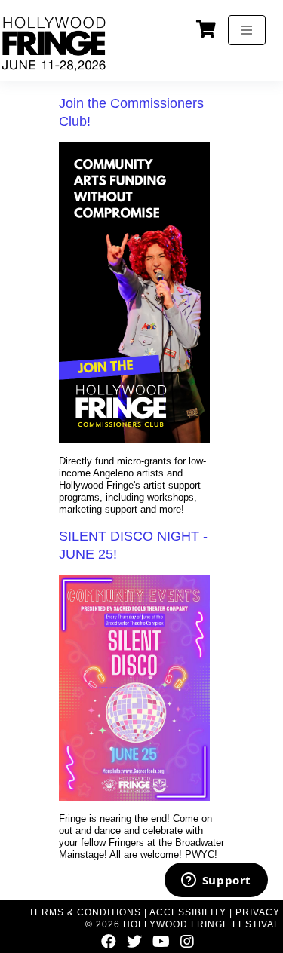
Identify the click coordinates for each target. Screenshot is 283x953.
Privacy (257, 912)
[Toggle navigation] (247, 30)
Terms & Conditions (85, 912)
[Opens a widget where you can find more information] (216, 881)
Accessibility (187, 912)
